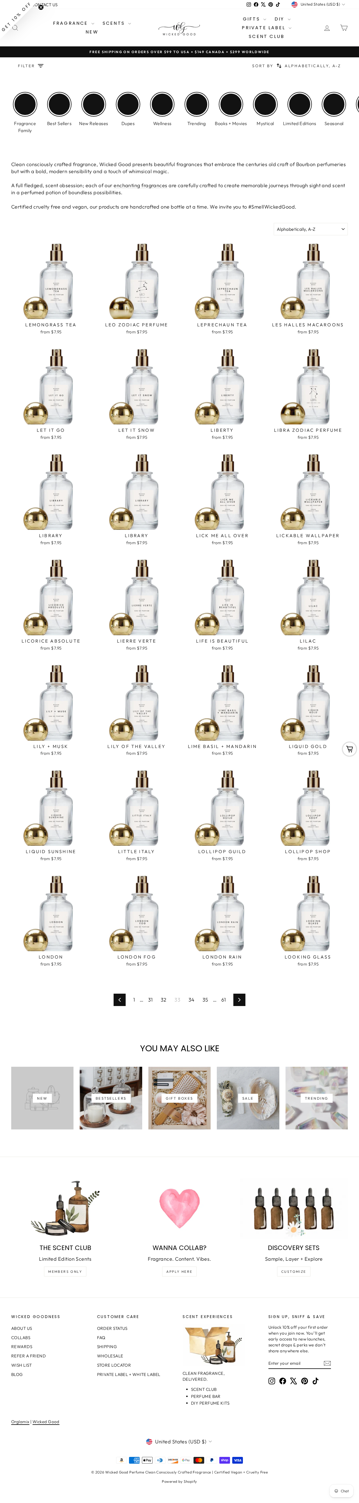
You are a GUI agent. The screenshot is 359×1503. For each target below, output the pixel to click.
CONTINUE (125, 779)
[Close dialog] (282, 683)
